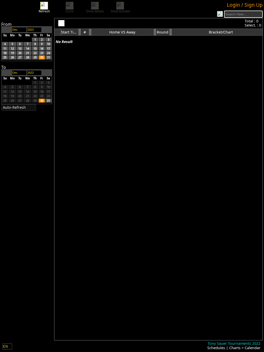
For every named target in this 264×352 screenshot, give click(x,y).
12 (12, 48)
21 (27, 53)
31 (48, 57)
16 (41, 48)
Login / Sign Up (245, 4)
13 (19, 48)
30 (41, 57)
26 (12, 57)
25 (4, 57)
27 (19, 57)
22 (35, 53)
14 (27, 48)
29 (35, 57)
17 (48, 48)
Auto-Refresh (14, 107)
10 (48, 44)
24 (48, 53)
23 (41, 53)
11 (4, 48)
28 (27, 57)
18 (4, 53)
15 (35, 48)
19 (12, 53)
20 (19, 53)
